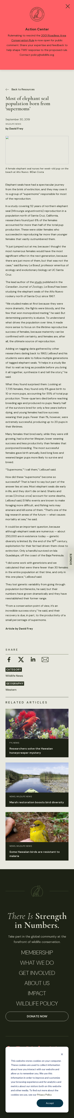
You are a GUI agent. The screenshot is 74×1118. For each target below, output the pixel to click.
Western (11, 690)
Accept (50, 1103)
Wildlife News (13, 124)
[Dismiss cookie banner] (62, 1054)
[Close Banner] (68, 6)
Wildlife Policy (37, 1003)
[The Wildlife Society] (37, 891)
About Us (37, 983)
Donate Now (37, 1016)
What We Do (37, 963)
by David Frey (14, 128)
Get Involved (37, 973)
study (38, 282)
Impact (37, 993)
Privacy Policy (44, 1094)
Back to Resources (23, 89)
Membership (37, 953)
